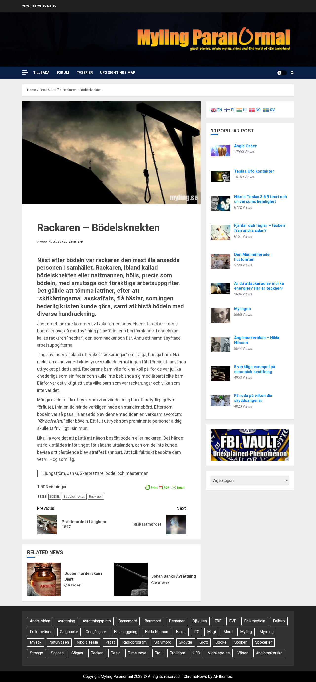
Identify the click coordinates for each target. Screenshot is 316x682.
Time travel (137, 653)
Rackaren (95, 496)
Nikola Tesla (87, 642)
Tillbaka (41, 73)
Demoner (177, 621)
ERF (218, 621)
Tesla (115, 653)
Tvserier (85, 73)
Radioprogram (134, 642)
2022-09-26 (60, 242)
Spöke (221, 642)
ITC (196, 631)
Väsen (242, 653)
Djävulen (199, 621)
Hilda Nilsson (156, 631)
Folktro (279, 621)
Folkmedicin (254, 621)
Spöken (240, 642)
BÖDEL (55, 496)
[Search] (292, 73)
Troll (158, 653)
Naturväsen (59, 642)
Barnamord (127, 621)
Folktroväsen (41, 631)
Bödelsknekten (74, 496)
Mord (228, 631)
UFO (196, 653)
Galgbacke (69, 631)
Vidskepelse (219, 653)
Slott (204, 642)
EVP (233, 621)
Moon (44, 242)
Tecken (97, 653)
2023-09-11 (75, 585)
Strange (36, 653)
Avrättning (66, 621)
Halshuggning (125, 631)
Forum (63, 73)
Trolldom (177, 653)
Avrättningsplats (97, 621)
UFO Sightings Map (117, 73)
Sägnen (57, 653)
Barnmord (153, 621)
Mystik (36, 642)
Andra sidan (40, 621)
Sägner (77, 653)
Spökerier (263, 642)
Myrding (266, 631)
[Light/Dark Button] (282, 72)
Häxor (181, 631)
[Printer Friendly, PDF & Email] (165, 487)
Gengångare (96, 631)
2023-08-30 (161, 582)
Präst (110, 642)
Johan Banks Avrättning (173, 576)
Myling (246, 631)
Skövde (185, 642)
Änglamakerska (269, 653)
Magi (211, 631)
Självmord (162, 642)
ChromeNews (195, 676)
